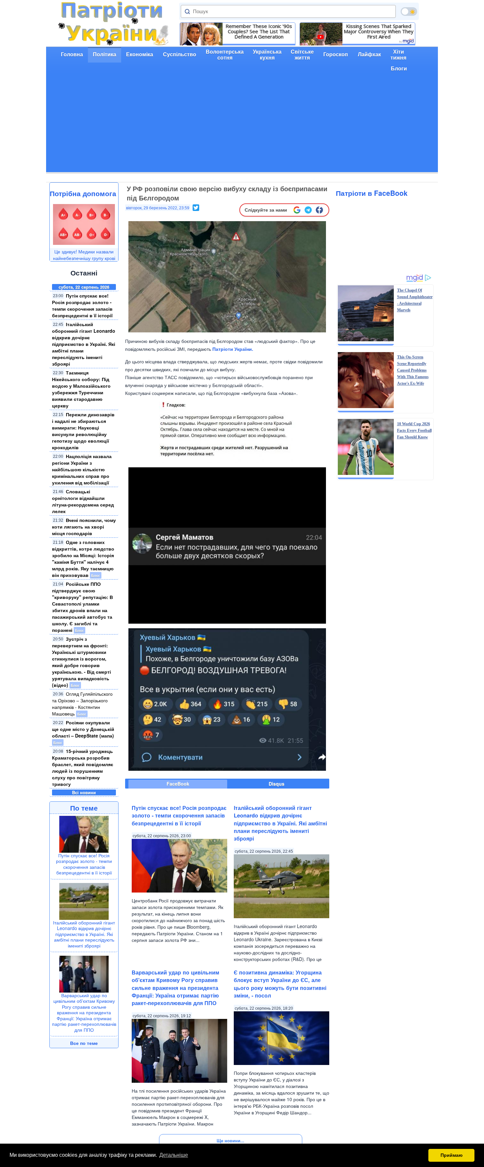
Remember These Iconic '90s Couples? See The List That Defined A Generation (259, 31)
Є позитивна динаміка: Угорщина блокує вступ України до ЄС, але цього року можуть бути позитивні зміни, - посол (280, 984)
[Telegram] (308, 210)
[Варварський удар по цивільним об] (84, 973)
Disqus (276, 783)
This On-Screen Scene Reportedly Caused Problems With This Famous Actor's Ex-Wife (413, 370)
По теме (84, 808)
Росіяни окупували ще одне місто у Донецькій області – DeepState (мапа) (83, 729)
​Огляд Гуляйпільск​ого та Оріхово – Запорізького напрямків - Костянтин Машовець (82, 703)
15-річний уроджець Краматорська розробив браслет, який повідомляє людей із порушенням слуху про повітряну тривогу (82, 767)
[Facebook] (319, 210)
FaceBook (178, 783)
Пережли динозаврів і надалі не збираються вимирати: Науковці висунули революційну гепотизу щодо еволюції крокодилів (83, 431)
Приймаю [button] (452, 1155)
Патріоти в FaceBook (372, 193)
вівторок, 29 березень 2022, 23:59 (157, 208)
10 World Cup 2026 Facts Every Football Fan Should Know (414, 430)
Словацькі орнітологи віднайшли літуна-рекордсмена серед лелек (83, 501)
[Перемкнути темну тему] (409, 11)
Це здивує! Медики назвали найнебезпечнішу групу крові (84, 254)
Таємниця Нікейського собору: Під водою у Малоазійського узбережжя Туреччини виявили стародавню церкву (81, 389)
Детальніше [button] (173, 1155)
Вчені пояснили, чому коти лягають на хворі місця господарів (84, 526)
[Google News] (297, 210)
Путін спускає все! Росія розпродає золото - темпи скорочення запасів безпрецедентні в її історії (82, 305)
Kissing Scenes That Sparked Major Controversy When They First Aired (379, 31)
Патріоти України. (232, 349)
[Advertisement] (242, 126)
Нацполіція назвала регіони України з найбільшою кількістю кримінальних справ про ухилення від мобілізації (82, 469)
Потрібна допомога (83, 193)
